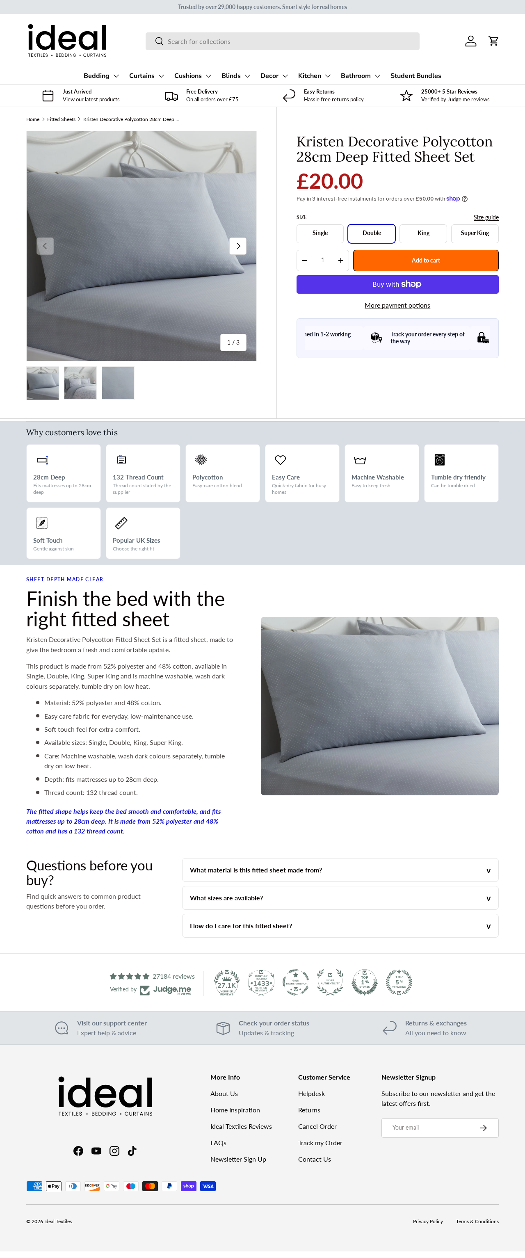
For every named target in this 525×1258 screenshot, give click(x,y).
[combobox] (283, 41)
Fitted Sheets (61, 119)
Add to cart (426, 259)
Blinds (231, 75)
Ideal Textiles (58, 1221)
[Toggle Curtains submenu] (161, 76)
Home (32, 119)
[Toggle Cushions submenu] (208, 76)
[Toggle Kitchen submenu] (328, 76)
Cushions (188, 75)
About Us (224, 1093)
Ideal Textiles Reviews (241, 1126)
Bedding (97, 75)
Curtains (142, 75)
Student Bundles (415, 75)
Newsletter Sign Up (238, 1159)
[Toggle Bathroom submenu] (377, 76)
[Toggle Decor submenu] (285, 76)
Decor (269, 75)
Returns (309, 1110)
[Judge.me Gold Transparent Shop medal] (296, 982)
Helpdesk (311, 1093)
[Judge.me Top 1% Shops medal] (365, 982)
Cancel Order (317, 1126)
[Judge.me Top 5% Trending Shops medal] (399, 982)
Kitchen (309, 75)
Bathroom (356, 75)
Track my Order (320, 1142)
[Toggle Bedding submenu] (116, 76)
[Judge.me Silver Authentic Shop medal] (330, 982)
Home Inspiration (235, 1110)
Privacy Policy (428, 1221)
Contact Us (314, 1159)
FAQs (218, 1142)
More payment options (397, 305)
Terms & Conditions (477, 1221)
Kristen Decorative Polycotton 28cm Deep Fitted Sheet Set (132, 119)
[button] (494, 41)
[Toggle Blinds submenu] (247, 76)
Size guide (486, 217)
